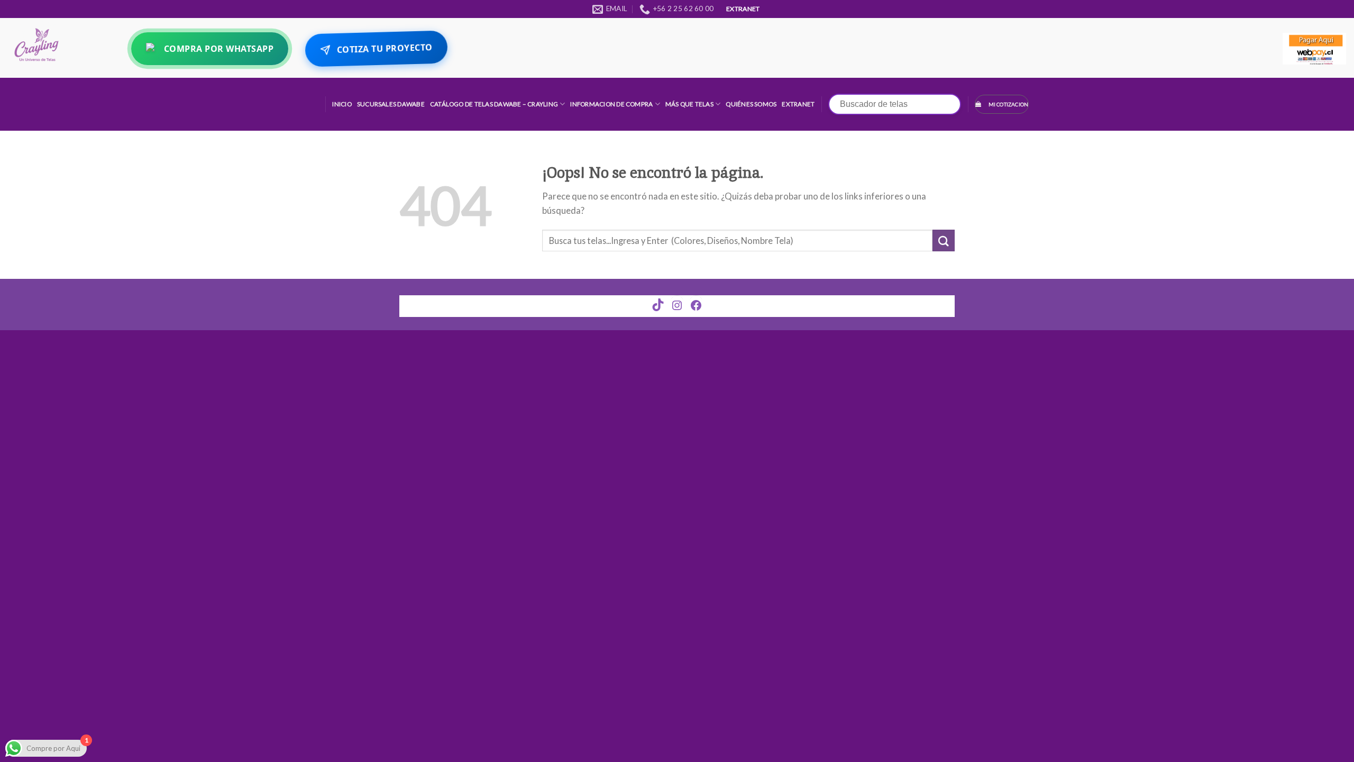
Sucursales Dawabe (391, 104)
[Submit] (943, 240)
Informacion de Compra (611, 104)
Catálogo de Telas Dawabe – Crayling (494, 104)
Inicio (341, 104)
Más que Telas (689, 104)
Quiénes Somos (751, 104)
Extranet (798, 104)
